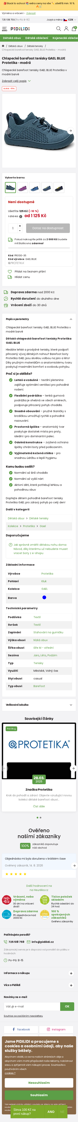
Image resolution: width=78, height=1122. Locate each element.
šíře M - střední (44, 648)
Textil (37, 617)
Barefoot (39, 686)
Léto (43, 655)
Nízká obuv (41, 640)
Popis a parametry (17, 319)
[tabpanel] (39, 130)
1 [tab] (37, 818)
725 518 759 (8, 19)
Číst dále (39, 806)
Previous (7, 130)
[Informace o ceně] (20, 216)
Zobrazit (31, 13)
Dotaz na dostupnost (48, 228)
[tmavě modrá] (58, 187)
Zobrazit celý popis (14, 81)
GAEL (44, 589)
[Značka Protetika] (39, 751)
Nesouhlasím (39, 1083)
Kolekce (13, 526)
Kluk (44, 581)
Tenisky (38, 663)
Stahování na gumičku (48, 632)
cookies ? (10, 1073)
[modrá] (34, 187)
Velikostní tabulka (17, 704)
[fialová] (22, 187)
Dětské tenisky (35, 46)
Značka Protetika (39, 790)
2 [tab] (40, 818)
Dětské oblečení (36, 38)
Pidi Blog (11, 728)
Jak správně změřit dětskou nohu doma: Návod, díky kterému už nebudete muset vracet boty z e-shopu (41, 549)
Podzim (52, 655)
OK (67, 1006)
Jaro (36, 655)
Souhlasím (39, 1095)
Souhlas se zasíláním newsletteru (23, 1015)
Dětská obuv (12, 38)
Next (70, 130)
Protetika (29, 526)
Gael (43, 526)
